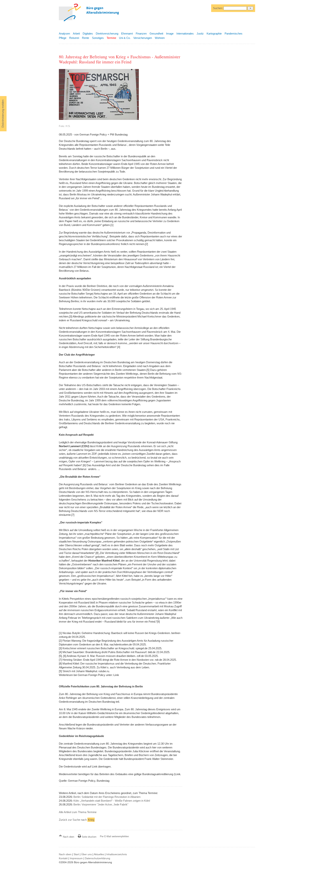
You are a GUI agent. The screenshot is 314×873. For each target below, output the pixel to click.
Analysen (64, 33)
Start (76, 854)
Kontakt (63, 858)
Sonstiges (98, 37)
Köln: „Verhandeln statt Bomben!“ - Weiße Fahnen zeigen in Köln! (111, 800)
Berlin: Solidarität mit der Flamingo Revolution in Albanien (106, 796)
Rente (85, 37)
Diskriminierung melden (2, 114)
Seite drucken (88, 836)
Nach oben (68, 836)
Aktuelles (99, 854)
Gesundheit (156, 33)
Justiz (200, 33)
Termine (111, 37)
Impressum (76, 858)
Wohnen (160, 37)
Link (116, 674)
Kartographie (214, 33)
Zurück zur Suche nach (76, 819)
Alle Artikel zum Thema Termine (77, 812)
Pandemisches (233, 33)
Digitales (88, 33)
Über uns (86, 854)
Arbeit (76, 33)
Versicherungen (142, 37)
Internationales (185, 33)
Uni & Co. (124, 37)
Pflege (62, 37)
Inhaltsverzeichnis (116, 854)
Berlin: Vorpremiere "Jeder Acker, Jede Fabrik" (100, 804)
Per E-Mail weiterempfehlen (114, 836)
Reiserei (74, 37)
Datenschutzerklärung (97, 858)
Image (170, 33)
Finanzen (141, 33)
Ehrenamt (127, 33)
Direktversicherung (107, 33)
